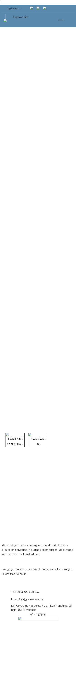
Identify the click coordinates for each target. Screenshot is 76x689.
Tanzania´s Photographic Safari (42, 446)
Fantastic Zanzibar (16, 441)
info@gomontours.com (31, 599)
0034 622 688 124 (28, 591)
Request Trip (9, 578)
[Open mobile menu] (62, 19)
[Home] (5, 18)
